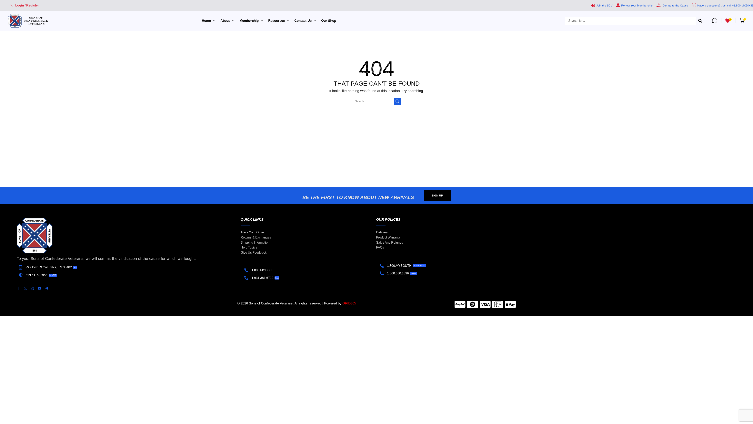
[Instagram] (32, 288)
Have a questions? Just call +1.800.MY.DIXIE (725, 5)
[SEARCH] (397, 101)
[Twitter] (25, 288)
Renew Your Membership (637, 5)
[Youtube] (39, 288)
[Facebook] (18, 288)
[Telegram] (46, 288)
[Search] (700, 21)
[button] (24, 5)
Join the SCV (604, 5)
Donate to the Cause (675, 5)
